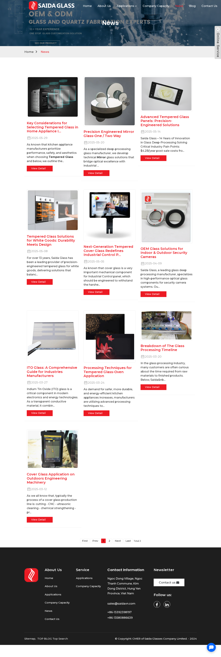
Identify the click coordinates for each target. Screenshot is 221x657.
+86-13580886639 (120, 617)
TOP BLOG (44, 638)
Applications (53, 594)
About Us (51, 586)
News (45, 51)
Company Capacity (57, 602)
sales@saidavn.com (121, 603)
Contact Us (52, 619)
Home (29, 51)
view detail (38, 168)
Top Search (60, 638)
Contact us (167, 582)
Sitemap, (30, 638)
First (85, 540)
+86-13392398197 (119, 612)
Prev (95, 540)
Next (118, 540)
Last (128, 540)
